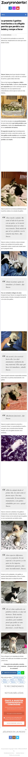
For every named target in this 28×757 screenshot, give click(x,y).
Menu (3, 14)
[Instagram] (14, 737)
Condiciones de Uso (9, 753)
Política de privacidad (14, 755)
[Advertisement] (14, 59)
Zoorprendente (4, 748)
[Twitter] (17, 737)
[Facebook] (10, 737)
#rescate (21, 682)
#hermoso (13, 682)
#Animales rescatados (19, 677)
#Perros (12, 679)
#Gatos (4, 679)
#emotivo (5, 682)
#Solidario (20, 679)
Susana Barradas (7, 34)
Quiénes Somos (20, 753)
